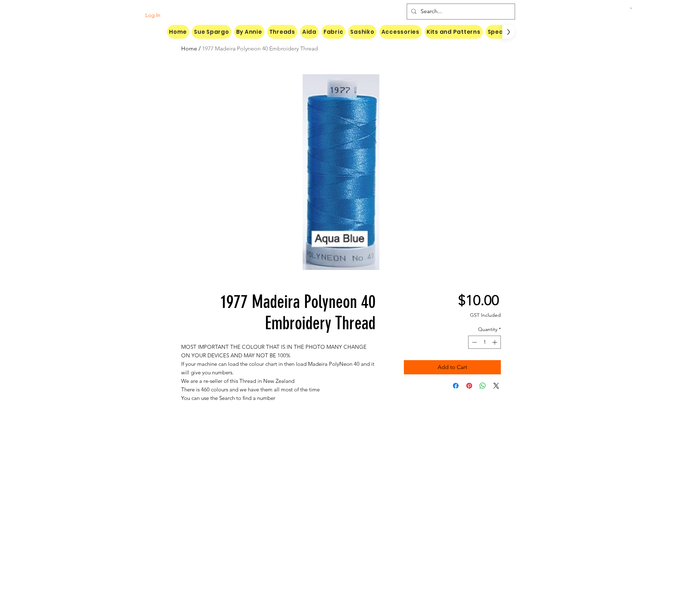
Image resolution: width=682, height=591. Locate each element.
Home (189, 48)
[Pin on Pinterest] (469, 385)
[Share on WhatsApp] (482, 385)
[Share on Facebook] (455, 385)
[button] (631, 8)
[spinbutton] (484, 342)
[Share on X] (496, 385)
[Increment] (495, 342)
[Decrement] (473, 342)
